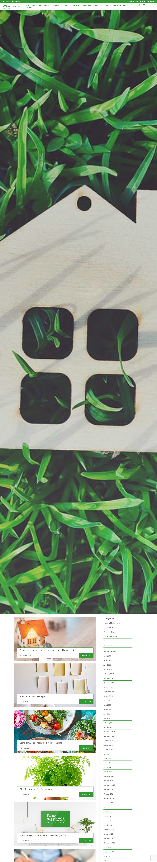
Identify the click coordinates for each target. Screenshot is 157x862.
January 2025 (108, 727)
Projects (47, 5)
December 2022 (109, 838)
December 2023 (109, 785)
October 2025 (108, 687)
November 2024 (109, 736)
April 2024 (107, 767)
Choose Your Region (133, 1)
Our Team (75, 5)
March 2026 (107, 669)
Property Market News (111, 623)
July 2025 (106, 701)
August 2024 (108, 749)
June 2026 (107, 656)
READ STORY (86, 655)
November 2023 (109, 789)
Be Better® (107, 645)
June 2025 (107, 705)
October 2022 (108, 847)
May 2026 (107, 660)
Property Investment (110, 636)
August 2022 (108, 856)
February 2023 (108, 830)
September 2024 (109, 745)
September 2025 (109, 692)
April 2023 (107, 821)
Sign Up (19, 1)
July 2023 (106, 807)
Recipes (106, 641)
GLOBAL (152, 1)
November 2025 (109, 683)
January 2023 (108, 834)
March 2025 (107, 718)
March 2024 (107, 772)
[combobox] (143, 1)
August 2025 (108, 696)
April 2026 (107, 665)
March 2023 (107, 825)
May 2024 (107, 763)
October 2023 (108, 794)
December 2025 (109, 678)
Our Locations (87, 5)
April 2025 (107, 714)
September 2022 (109, 852)
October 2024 (108, 741)
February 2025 (108, 723)
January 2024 (108, 781)
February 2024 (108, 776)
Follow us (29, 8)
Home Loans (57, 5)
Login (14, 1)
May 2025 (107, 709)
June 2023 (107, 812)
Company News (109, 632)
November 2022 (109, 843)
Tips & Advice (108, 627)
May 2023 (107, 816)
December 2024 (109, 732)
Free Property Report (120, 5)
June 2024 (107, 758)
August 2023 (108, 803)
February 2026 (108, 674)
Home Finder (6, 1)
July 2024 (106, 754)
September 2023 (109, 798)
